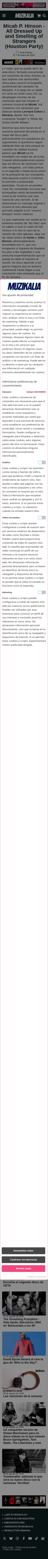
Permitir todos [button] (23, 1268)
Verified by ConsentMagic (36, 1277)
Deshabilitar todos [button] (23, 1250)
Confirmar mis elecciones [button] (23, 1259)
